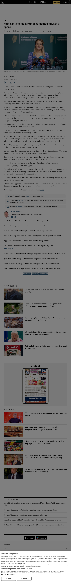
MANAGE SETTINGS (24, 578)
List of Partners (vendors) (8, 574)
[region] (35, 566)
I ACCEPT (8, 578)
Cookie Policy (21, 563)
